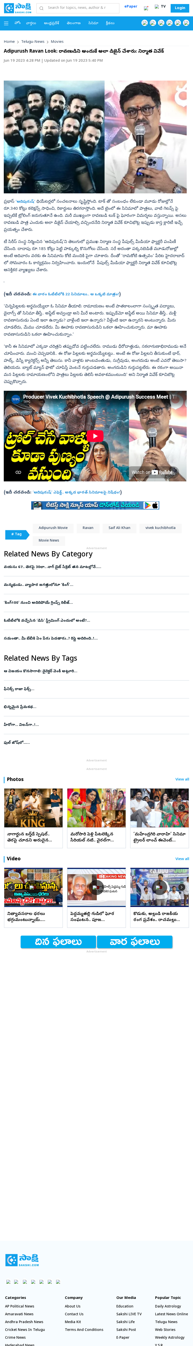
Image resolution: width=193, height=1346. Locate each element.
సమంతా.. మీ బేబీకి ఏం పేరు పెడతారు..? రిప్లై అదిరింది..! (95, 638)
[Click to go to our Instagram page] (169, 23)
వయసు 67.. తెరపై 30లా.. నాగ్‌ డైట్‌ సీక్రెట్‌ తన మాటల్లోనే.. (89, 567)
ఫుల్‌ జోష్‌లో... (93, 743)
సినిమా (93, 23)
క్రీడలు (110, 23)
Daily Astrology (168, 1306)
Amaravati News (19, 1314)
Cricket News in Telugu (25, 1330)
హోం (18, 23)
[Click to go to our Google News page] (186, 23)
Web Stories (165, 1330)
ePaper (130, 7)
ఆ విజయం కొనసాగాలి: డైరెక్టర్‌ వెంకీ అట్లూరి (94, 671)
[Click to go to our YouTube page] (178, 23)
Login (180, 8)
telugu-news (32, 42)
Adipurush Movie (53, 528)
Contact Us (74, 1314)
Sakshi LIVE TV (129, 1314)
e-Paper (122, 1338)
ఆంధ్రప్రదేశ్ (51, 23)
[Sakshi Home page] (17, 8)
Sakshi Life (125, 1322)
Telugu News (166, 1322)
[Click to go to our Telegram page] (49, 1282)
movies (57, 42)
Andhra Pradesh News (24, 1322)
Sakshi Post (126, 1330)
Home (9, 42)
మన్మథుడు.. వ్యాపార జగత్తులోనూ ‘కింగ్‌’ (94, 585)
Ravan (88, 528)
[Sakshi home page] (22, 1260)
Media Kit (73, 1322)
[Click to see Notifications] (146, 8)
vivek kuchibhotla (161, 528)
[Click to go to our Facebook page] (144, 23)
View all (182, 780)
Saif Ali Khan (119, 528)
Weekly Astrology (169, 1338)
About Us (72, 1306)
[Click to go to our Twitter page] (161, 23)
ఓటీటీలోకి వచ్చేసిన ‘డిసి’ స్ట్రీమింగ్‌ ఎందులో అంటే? (90, 620)
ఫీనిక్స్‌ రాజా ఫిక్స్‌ (96, 689)
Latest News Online (171, 1314)
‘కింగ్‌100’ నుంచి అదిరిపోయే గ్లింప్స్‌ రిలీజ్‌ (96, 603)
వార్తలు (31, 23)
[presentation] (11, 807)
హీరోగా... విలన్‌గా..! (96, 725)
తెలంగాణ (74, 23)
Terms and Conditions (84, 1330)
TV (163, 7)
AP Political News (19, 1306)
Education (124, 1306)
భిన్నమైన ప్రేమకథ (95, 707)
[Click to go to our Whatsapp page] (153, 23)
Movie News (49, 541)
